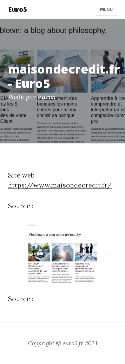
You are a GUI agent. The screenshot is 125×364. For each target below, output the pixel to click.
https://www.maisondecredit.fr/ (60, 185)
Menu (106, 9)
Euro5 (17, 9)
